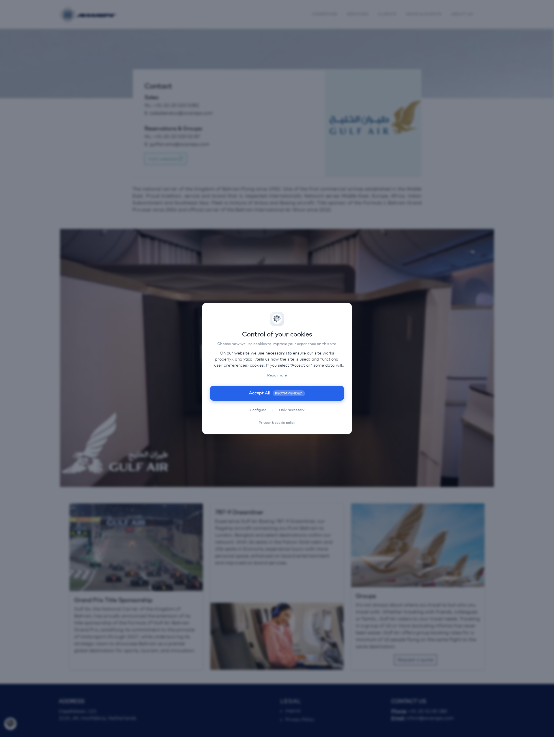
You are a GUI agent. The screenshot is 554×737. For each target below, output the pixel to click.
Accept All (276, 393)
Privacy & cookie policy (277, 423)
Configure (258, 410)
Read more (277, 375)
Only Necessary (291, 410)
